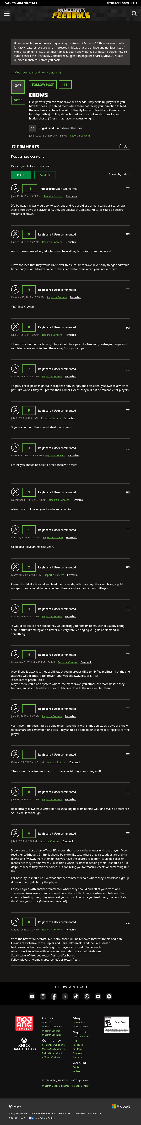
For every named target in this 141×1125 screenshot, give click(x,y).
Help (134, 3)
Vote (18, 100)
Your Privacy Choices (45, 1118)
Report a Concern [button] (80, 135)
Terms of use (64, 1113)
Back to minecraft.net (21, 3)
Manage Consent (80, 1085)
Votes (45, 175)
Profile (76, 1067)
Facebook (120, 148)
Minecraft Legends (51, 1030)
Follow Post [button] (43, 84)
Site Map (77, 1049)
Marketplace (79, 1022)
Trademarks (79, 1113)
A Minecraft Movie (51, 1057)
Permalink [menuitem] (71, 196)
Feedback (78, 1044)
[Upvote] (15, 188)
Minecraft (46, 1022)
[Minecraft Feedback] (70, 13)
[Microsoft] (121, 1106)
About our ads (95, 1113)
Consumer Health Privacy (43, 1113)
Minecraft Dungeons (52, 1026)
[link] (32, 997)
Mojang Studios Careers (54, 1049)
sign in (22, 166)
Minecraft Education (52, 1034)
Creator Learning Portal (53, 1044)
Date (21, 175)
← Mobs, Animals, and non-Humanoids (36, 72)
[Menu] (6, 14)
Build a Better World (52, 1053)
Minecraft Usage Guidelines (55, 1085)
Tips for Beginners (82, 1036)
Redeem (77, 1071)
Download (78, 1053)
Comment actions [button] (128, 189)
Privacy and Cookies (18, 1113)
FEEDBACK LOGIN (118, 3)
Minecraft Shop (80, 1026)
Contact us (78, 1057)
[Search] (134, 14)
